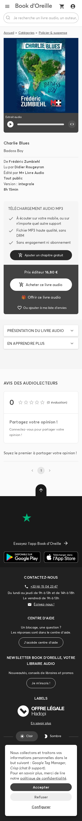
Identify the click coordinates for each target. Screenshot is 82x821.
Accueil (9, 33)
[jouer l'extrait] (10, 124)
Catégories (26, 33)
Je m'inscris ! (41, 683)
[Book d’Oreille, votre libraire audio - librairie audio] (33, 6)
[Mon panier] (61, 6)
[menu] (7, 6)
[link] (41, 297)
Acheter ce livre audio (44, 284)
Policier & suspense (53, 33)
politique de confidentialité (43, 778)
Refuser (41, 797)
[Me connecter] (72, 6)
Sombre (55, 736)
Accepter (41, 787)
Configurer (41, 807)
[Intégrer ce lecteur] (72, 124)
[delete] (41, 490)
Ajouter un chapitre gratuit (44, 255)
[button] (41, 330)
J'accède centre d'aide (41, 642)
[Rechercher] (8, 18)
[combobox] (41, 18)
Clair (29, 736)
